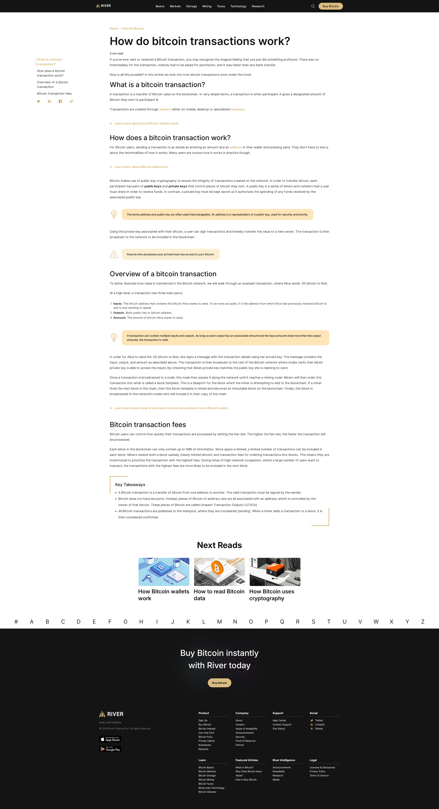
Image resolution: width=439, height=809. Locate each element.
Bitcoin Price (205, 736)
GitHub (319, 728)
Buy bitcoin (219, 683)
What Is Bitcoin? (244, 767)
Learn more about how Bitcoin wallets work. (146, 123)
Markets (175, 6)
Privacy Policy (317, 771)
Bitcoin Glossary (207, 791)
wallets (164, 109)
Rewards (203, 749)
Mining (207, 6)
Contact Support (282, 724)
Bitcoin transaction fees (54, 93)
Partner (240, 744)
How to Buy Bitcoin (246, 779)
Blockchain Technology (211, 787)
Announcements (245, 732)
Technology (238, 6)
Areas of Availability (246, 728)
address (236, 147)
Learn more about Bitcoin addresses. (141, 167)
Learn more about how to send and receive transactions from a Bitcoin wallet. (171, 408)
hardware (238, 109)
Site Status (279, 728)
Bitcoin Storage (207, 775)
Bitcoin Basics (133, 28)
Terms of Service (319, 775)
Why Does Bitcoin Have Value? (249, 773)
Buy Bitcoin (331, 6)
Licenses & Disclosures (322, 767)
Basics (160, 6)
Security (240, 736)
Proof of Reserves (246, 740)
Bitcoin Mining (206, 779)
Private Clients (207, 740)
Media (276, 779)
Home (114, 28)
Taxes (221, 6)
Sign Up (203, 720)
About (239, 720)
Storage (191, 6)
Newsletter (279, 771)
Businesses (205, 744)
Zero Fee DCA (206, 732)
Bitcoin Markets (207, 771)
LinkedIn (320, 724)
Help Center (279, 720)
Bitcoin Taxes (206, 783)
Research (258, 6)
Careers (240, 724)
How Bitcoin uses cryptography (271, 595)
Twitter (319, 720)
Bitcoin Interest (207, 728)
